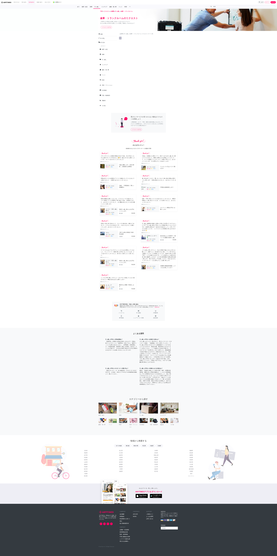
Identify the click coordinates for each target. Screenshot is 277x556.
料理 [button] (126, 6)
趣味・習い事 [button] (113, 6)
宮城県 (86, 457)
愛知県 (121, 466)
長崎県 (191, 459)
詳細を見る (157, 307)
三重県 (121, 469)
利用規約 (122, 516)
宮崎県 (191, 466)
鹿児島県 (191, 469)
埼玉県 (144, 445)
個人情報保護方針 (124, 523)
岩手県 (86, 455)
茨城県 (86, 466)
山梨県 (121, 457)
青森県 (86, 452)
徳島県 (156, 469)
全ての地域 (119, 445)
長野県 (121, 459)
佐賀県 (191, 457)
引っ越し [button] (96, 6)
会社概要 (122, 514)
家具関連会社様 (124, 532)
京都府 (159, 445)
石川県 (121, 452)
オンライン (191, 476)
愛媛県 (191, 450)
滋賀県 (121, 471)
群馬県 (86, 471)
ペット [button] (120, 6)
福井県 (121, 455)
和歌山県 (156, 455)
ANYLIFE (135, 514)
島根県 (156, 459)
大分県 (191, 464)
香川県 (156, 471)
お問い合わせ (149, 518)
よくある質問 (149, 516)
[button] (261, 2)
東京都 (127, 445)
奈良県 (156, 452)
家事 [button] (91, 6)
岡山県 (156, 462)
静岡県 (121, 464)
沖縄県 (191, 471)
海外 (191, 473)
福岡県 (191, 455)
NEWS (134, 516)
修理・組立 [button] (85, 6)
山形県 (86, 462)
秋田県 (86, 459)
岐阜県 (121, 462)
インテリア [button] (104, 6)
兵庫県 (156, 450)
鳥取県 (156, 457)
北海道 (86, 450)
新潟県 (86, 476)
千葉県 (86, 473)
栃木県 (86, 469)
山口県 (156, 466)
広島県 (156, 464)
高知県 (191, 452)
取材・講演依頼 (124, 534)
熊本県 (191, 462)
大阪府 (151, 445)
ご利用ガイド (149, 514)
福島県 (86, 464)
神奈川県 (136, 445)
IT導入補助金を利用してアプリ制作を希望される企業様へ (125, 539)
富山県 (121, 450)
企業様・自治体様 (124, 529)
